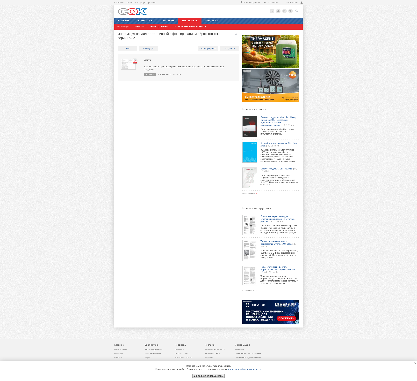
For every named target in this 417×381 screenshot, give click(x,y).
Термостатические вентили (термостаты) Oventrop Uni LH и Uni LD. (277, 269)
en (265, 2)
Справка (274, 2)
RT (284, 11)
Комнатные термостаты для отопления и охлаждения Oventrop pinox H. (277, 219)
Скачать (150, 74)
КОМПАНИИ (167, 20)
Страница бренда (208, 48)
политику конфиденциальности (244, 369)
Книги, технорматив (152, 353)
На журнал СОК (181, 353)
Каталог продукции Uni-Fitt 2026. (276, 169)
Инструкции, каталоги (153, 349)
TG (272, 11)
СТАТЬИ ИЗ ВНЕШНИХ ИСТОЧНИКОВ (189, 27)
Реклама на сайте (212, 353)
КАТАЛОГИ (139, 27)
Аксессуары (148, 48)
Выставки (118, 357)
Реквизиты (239, 349)
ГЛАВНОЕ (123, 20)
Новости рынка (120, 349)
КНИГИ (153, 27)
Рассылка (209, 357)
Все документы (248, 193)
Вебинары (118, 353)
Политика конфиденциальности (248, 357)
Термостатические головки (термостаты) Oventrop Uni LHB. (276, 242)
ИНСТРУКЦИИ (123, 27)
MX (290, 11)
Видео (147, 357)
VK (278, 11)
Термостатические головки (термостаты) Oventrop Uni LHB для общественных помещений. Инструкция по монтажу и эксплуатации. (279, 254)
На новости (179, 349)
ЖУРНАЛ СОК (145, 20)
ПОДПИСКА (211, 20)
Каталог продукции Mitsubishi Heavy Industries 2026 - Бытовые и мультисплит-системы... (277, 131)
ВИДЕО (164, 27)
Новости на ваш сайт (183, 357)
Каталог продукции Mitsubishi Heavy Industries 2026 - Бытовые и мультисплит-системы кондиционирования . (278, 121)
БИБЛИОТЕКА (190, 20)
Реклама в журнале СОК (215, 349)
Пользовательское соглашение (248, 353)
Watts (127, 48)
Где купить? (229, 48)
